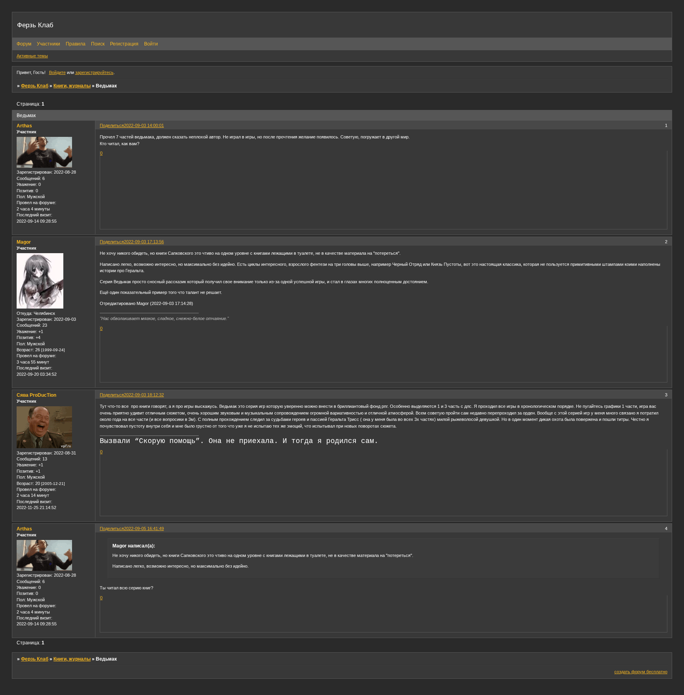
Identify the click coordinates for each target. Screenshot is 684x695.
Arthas (24, 126)
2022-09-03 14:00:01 (144, 125)
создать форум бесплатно (640, 671)
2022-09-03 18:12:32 (144, 394)
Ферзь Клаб (34, 86)
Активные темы (32, 55)
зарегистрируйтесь (94, 72)
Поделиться (112, 125)
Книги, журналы (72, 86)
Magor (24, 242)
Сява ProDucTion (36, 395)
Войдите (57, 72)
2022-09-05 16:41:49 (144, 528)
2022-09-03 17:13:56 (144, 241)
